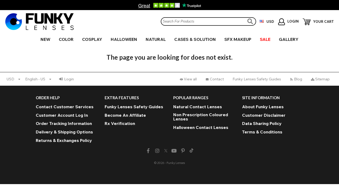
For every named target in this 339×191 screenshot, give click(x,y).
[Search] (251, 21)
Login (69, 79)
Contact (217, 79)
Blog (298, 79)
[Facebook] (148, 151)
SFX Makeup (237, 39)
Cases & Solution (195, 39)
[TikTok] (191, 151)
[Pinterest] (183, 151)
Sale (265, 39)
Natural (156, 39)
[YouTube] (174, 151)
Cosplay (92, 39)
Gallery (288, 39)
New (45, 39)
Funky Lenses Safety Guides (257, 79)
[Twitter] (166, 151)
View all (190, 79)
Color (66, 39)
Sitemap (322, 79)
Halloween (124, 39)
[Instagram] (157, 151)
